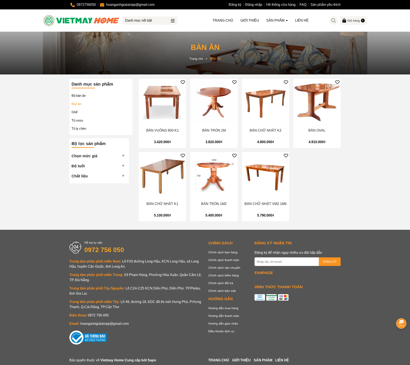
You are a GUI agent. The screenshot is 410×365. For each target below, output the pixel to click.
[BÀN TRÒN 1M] (213, 102)
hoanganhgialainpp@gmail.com (104, 323)
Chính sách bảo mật (222, 290)
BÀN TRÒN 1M (214, 130)
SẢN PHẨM (275, 20)
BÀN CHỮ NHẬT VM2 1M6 (266, 204)
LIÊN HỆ (302, 20)
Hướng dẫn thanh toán (223, 316)
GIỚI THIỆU (249, 20)
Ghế (75, 112)
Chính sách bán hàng (222, 252)
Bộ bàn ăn (79, 95)
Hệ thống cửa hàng (281, 4)
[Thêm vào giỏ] (158, 122)
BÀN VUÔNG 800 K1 (162, 130)
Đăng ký (235, 4)
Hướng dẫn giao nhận (223, 323)
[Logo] (81, 20)
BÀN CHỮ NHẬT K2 (265, 130)
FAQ (303, 4)
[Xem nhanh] (166, 122)
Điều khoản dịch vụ (221, 331)
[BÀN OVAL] (317, 102)
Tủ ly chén (79, 128)
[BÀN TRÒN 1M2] (213, 175)
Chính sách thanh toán (223, 260)
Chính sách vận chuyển (224, 267)
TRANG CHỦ (222, 20)
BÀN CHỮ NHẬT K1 (162, 204)
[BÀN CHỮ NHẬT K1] (162, 175)
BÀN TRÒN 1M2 (214, 204)
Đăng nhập (253, 4)
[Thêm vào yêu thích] (183, 82)
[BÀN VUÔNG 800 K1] (162, 102)
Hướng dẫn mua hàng (223, 308)
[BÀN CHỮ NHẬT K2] (265, 102)
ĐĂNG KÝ (329, 261)
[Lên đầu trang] (401, 339)
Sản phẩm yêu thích (325, 4)
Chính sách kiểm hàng (223, 275)
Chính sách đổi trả (220, 283)
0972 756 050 (104, 249)
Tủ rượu (77, 120)
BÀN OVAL (316, 130)
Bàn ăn (76, 104)
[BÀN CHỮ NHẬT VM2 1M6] (265, 175)
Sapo (152, 360)
